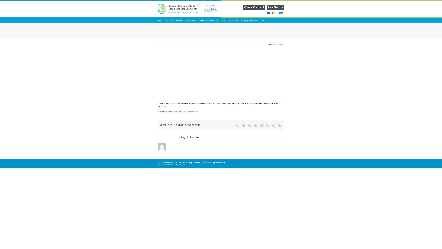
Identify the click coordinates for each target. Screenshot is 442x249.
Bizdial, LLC (180, 165)
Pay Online (275, 7)
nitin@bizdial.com (166, 112)
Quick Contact (254, 7)
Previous (272, 44)
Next (281, 44)
